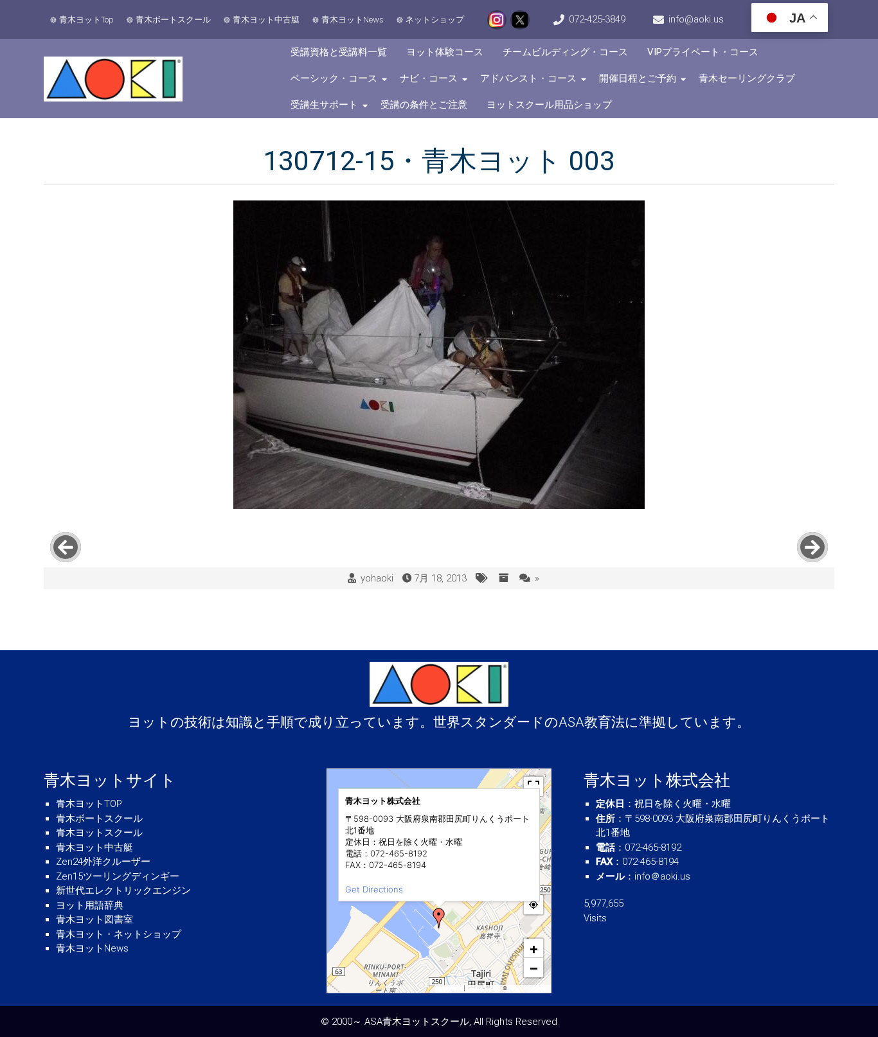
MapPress (450, 988)
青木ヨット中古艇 (266, 19)
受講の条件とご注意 (424, 105)
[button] (439, 918)
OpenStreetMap (528, 988)
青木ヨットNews (352, 19)
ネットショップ (435, 19)
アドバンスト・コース (528, 78)
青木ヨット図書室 (94, 919)
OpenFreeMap (483, 988)
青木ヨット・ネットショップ (118, 934)
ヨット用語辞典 (89, 905)
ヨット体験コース (444, 52)
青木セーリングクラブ (747, 78)
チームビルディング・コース (565, 52)
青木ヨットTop (86, 19)
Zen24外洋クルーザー (103, 861)
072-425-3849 (597, 19)
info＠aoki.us (662, 876)
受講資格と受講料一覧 (339, 52)
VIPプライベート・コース (702, 52)
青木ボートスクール (173, 19)
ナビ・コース (429, 78)
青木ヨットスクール (99, 832)
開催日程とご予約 (637, 78)
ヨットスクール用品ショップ (549, 105)
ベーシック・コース (334, 78)
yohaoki (377, 578)
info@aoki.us (696, 19)
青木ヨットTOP (89, 804)
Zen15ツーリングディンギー (117, 876)
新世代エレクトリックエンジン (123, 890)
